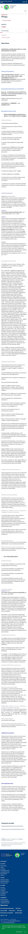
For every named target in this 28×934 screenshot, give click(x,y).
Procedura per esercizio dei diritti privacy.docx (12, 829)
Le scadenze (3, 893)
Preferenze (19, 931)
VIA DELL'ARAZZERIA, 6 (4, 919)
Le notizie (2, 887)
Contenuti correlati (6, 37)
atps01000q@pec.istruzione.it (9, 922)
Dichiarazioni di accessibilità (6, 912)
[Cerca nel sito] (25, 11)
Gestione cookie (18, 912)
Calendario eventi (4, 892)
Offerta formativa (4, 899)
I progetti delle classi (4, 902)
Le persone (2, 869)
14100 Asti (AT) (13, 919)
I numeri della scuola (4, 870)
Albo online (2, 895)
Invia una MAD (3, 910)
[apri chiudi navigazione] (2, 7)
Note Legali (19, 910)
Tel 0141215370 (3, 920)
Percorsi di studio (4, 883)
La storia (2, 875)
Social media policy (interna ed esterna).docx (12, 826)
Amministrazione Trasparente (7, 908)
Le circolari (2, 890)
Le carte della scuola (4, 872)
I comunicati (3, 889)
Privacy (3, 26)
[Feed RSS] (6, 915)
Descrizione (4, 35)
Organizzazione (3, 873)
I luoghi (2, 867)
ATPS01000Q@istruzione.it (15, 920)
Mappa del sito (4, 905)
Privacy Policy (12, 910)
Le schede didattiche (4, 901)
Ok (25, 931)
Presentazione (3, 866)
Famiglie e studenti (4, 879)
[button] (14, 31)
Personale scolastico (4, 881)
